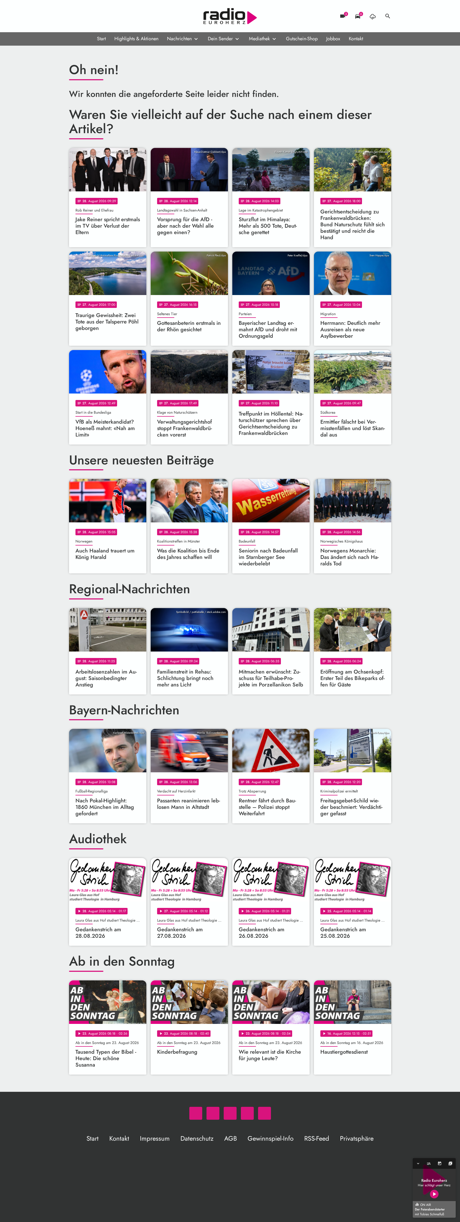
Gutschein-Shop (302, 38)
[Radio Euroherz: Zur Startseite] (230, 16)
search (388, 16)
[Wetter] (373, 16)
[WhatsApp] (74, 16)
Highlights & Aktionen (136, 38)
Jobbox (333, 38)
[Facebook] (85, 16)
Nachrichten (179, 38)
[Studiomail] (106, 16)
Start (101, 38)
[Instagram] (95, 16)
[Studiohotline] (117, 16)
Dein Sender (220, 38)
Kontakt (356, 38)
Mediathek (259, 38)
